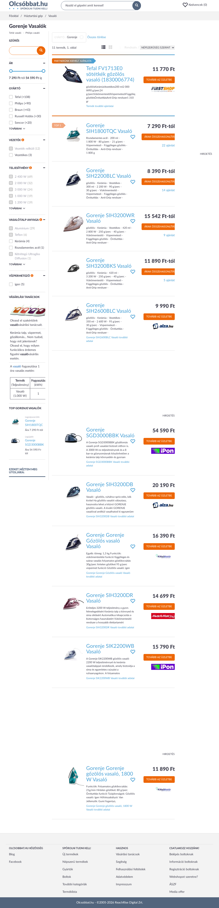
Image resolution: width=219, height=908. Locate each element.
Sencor (19, 122)
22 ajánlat (168, 145)
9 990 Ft (165, 306)
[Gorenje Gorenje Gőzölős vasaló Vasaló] (73, 543)
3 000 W (21, 189)
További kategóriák (74, 884)
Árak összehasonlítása (160, 136)
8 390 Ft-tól (161, 171)
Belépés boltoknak (181, 854)
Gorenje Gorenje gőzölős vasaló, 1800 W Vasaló (109, 774)
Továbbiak (15, 129)
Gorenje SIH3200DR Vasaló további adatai (110, 627)
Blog (12, 854)
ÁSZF (172, 884)
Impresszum (124, 884)
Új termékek (70, 854)
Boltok (66, 876)
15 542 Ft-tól (159, 216)
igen (17, 284)
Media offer (177, 891)
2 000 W (21, 183)
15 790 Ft (163, 647)
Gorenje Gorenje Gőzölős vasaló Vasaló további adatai (108, 575)
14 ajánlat (168, 190)
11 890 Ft (163, 769)
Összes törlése (96, 37)
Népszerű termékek (75, 861)
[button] (196, 4)
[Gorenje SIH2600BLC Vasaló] (73, 313)
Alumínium (22, 228)
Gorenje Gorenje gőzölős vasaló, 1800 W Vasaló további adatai (109, 808)
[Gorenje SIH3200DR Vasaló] (73, 603)
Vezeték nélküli (24, 148)
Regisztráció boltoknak (184, 869)
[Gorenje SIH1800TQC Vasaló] (73, 133)
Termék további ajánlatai (100, 106)
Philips (19, 103)
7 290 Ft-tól (161, 126)
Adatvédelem (124, 876)
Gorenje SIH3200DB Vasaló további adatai (110, 516)
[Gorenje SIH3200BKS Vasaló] (73, 268)
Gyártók (67, 869)
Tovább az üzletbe (159, 79)
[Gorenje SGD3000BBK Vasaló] (73, 437)
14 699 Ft (163, 596)
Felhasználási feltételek (130, 869)
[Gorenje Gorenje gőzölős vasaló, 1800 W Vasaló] (73, 776)
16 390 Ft (163, 536)
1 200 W (21, 202)
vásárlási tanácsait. (30, 324)
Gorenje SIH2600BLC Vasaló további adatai (107, 339)
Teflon (19, 234)
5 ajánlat (169, 280)
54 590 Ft (163, 430)
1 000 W (21, 196)
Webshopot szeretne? (183, 876)
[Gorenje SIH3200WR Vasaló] (73, 223)
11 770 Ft (163, 69)
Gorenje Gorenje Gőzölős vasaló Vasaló (105, 541)
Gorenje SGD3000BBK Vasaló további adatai (107, 464)
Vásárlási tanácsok (128, 854)
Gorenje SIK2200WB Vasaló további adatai (110, 678)
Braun (19, 109)
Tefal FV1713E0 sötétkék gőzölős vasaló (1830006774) (110, 74)
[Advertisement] (195, 88)
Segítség (121, 861)
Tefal (18, 97)
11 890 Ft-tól (159, 261)
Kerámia (20, 241)
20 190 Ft (163, 485)
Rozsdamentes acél (27, 247)
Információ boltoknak (183, 861)
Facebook (15, 861)
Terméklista (69, 891)
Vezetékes (21, 155)
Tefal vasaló (15, 33)
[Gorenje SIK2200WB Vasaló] (73, 653)
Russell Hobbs (24, 116)
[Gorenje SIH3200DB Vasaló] (73, 492)
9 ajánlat (169, 235)
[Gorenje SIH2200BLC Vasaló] (73, 178)
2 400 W (21, 176)
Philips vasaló (32, 33)
